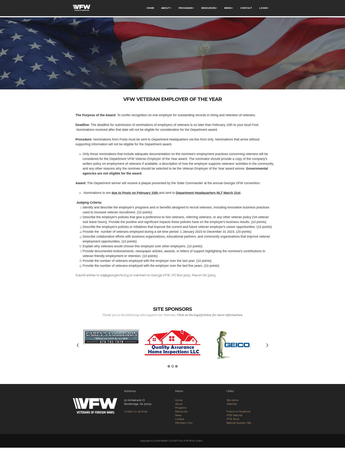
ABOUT (165, 8)
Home (178, 400)
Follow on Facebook (238, 411)
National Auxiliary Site (238, 422)
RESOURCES (208, 8)
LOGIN (263, 8)
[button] (78, 345)
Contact (179, 419)
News (178, 415)
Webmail (231, 404)
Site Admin (232, 400)
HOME (150, 8)
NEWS (227, 8)
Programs (181, 407)
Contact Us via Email (136, 411)
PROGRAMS (185, 8)
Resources (181, 411)
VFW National (234, 415)
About (178, 404)
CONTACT (246, 8)
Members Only (184, 422)
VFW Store (232, 419)
